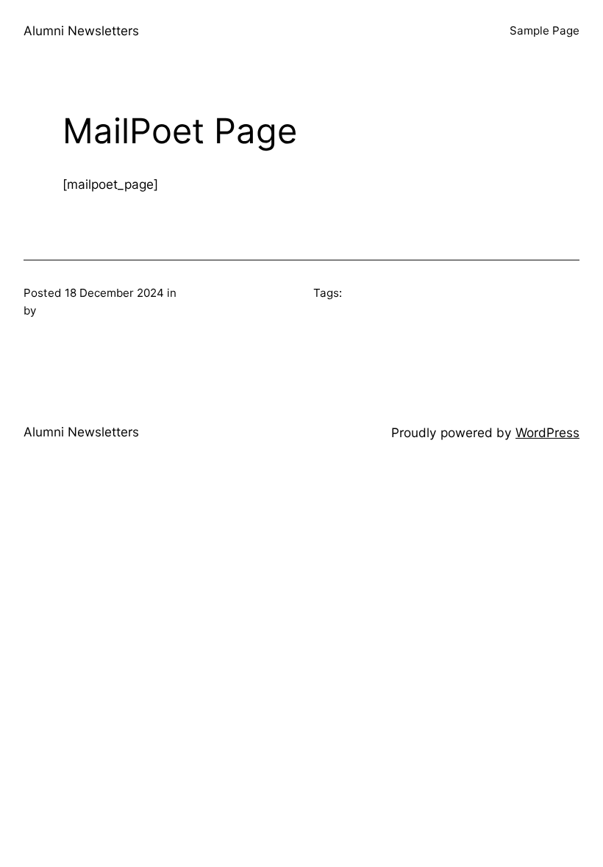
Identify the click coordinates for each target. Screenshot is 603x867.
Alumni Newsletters (81, 30)
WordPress (547, 432)
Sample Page (544, 30)
